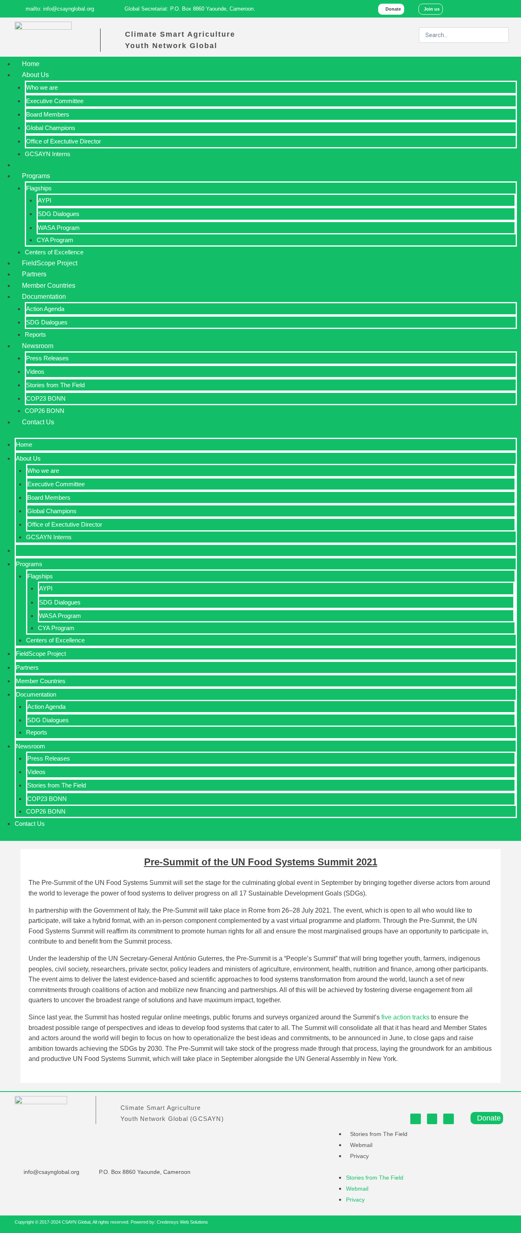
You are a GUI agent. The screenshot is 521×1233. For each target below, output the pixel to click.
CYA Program (55, 239)
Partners (34, 274)
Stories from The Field (55, 385)
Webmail (361, 1145)
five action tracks (405, 1017)
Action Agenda (45, 308)
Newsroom (37, 345)
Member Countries (48, 285)
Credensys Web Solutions (182, 1222)
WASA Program (59, 227)
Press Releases (47, 358)
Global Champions (50, 127)
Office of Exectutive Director (63, 141)
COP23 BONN (46, 398)
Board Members (47, 114)
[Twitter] (485, 9)
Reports (35, 334)
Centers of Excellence (54, 252)
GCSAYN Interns (47, 153)
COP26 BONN (44, 410)
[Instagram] (503, 9)
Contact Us (38, 422)
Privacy (359, 1156)
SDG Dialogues (58, 213)
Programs (36, 175)
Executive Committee (54, 100)
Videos (35, 371)
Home (30, 63)
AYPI (44, 200)
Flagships (39, 188)
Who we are (42, 87)
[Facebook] (468, 9)
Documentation (44, 296)
